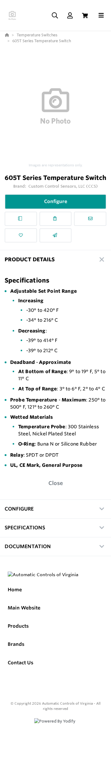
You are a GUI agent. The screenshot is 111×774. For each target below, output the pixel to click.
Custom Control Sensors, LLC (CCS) (63, 186)
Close (55, 483)
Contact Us (20, 663)
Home (15, 590)
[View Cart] (85, 15)
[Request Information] (90, 219)
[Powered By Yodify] (55, 726)
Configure (55, 201)
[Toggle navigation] (101, 15)
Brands (16, 644)
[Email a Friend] (55, 235)
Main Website (24, 608)
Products (18, 626)
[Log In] (70, 15)
